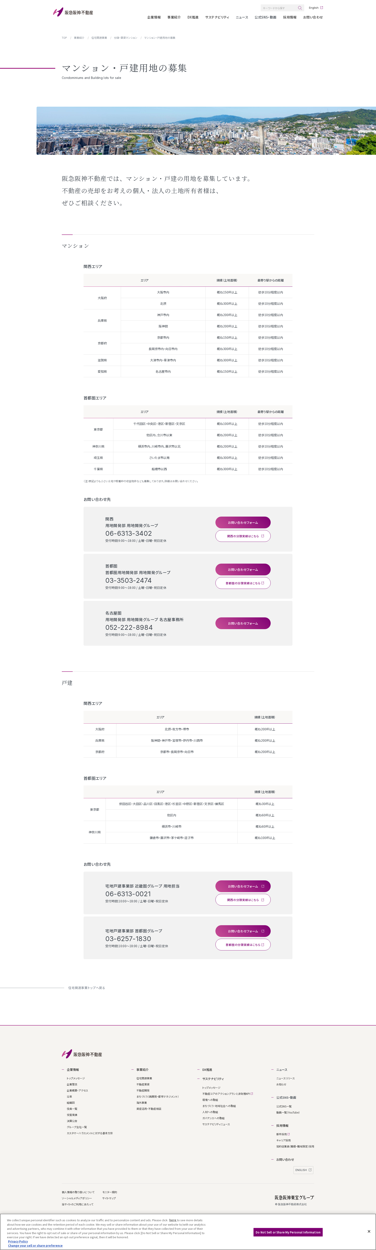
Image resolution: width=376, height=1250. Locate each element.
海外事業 (141, 1102)
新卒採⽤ (281, 1134)
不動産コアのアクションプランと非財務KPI (226, 1093)
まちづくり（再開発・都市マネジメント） (157, 1096)
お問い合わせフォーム (243, 522)
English (314, 7)
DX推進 (193, 17)
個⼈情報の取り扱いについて (78, 1192)
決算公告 (72, 1121)
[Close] (369, 1231)
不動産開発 (142, 1090)
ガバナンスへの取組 (213, 1118)
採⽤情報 (290, 17)
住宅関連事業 (144, 1078)
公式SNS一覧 (284, 1106)
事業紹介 (174, 17)
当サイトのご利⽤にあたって (77, 1204)
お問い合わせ (313, 17)
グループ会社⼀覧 (77, 1127)
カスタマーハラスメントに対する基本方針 (90, 1133)
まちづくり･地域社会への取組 (219, 1106)
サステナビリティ (217, 17)
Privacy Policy (18, 1241)
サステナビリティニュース (216, 1124)
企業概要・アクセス (77, 1090)
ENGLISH (301, 1170)
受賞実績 (72, 1115)
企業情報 (154, 17)
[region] (188, 1232)
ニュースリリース (285, 1078)
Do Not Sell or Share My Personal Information (288, 1232)
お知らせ (281, 1084)
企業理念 (72, 1084)
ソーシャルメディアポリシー (77, 1198)
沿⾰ (69, 1096)
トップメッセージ (76, 1078)
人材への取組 (210, 1112)
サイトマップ (109, 1198)
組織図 (71, 1102)
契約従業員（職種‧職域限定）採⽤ (295, 1146)
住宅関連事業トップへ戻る (86, 988)
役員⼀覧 (72, 1108)
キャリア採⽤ (283, 1140)
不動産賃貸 (142, 1084)
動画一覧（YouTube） (288, 1112)
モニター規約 (109, 1192)
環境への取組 (210, 1100)
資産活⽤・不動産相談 (148, 1108)
